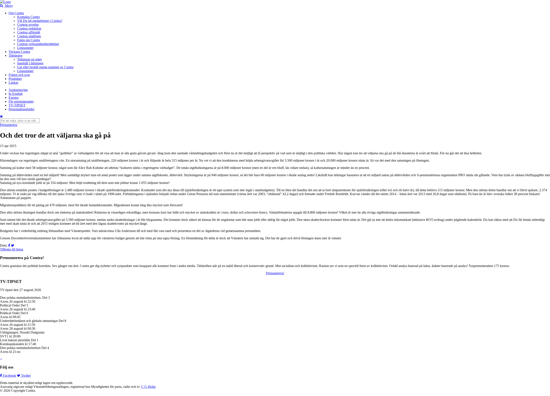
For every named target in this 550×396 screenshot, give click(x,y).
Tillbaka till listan (11, 249)
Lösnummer (25, 48)
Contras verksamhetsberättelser (38, 44)
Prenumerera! (275, 273)
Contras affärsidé (28, 32)
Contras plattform (29, 36)
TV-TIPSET (17, 105)
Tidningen (15, 55)
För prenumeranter (21, 101)
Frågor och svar (19, 75)
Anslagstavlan (18, 90)
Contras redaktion (29, 28)
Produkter (15, 78)
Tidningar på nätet (29, 59)
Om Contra (16, 13)
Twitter (25, 375)
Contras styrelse (28, 24)
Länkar (13, 82)
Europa (13, 97)
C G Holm (148, 386)
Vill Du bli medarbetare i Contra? (39, 21)
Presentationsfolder (21, 109)
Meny (9, 6)
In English (16, 94)
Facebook (9, 375)
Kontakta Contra (28, 17)
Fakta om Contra (28, 40)
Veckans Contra (19, 51)
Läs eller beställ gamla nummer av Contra (45, 67)
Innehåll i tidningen (30, 63)
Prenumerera (8, 125)
